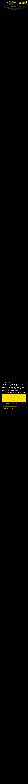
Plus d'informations (7, 392)
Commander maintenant (8, 408)
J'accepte (14, 396)
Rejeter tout (14, 400)
